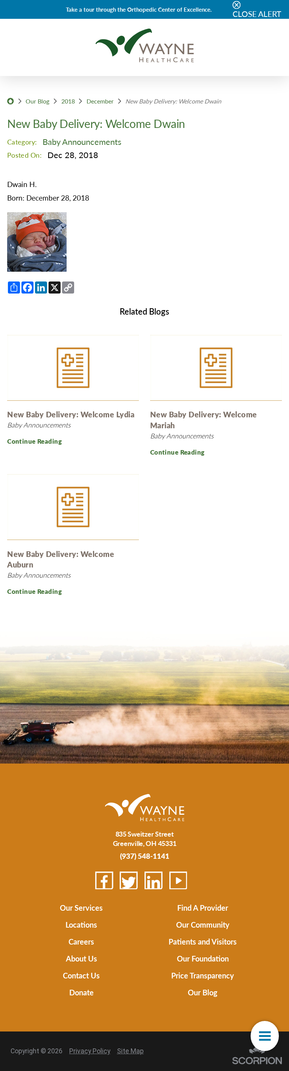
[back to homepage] (10, 101)
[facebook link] (104, 881)
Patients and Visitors (203, 941)
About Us (81, 958)
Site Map (130, 1051)
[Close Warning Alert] (236, 5)
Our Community (203, 924)
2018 (68, 101)
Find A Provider (202, 907)
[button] (265, 1036)
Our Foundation (203, 958)
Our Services (81, 907)
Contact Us (81, 975)
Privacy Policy (89, 1051)
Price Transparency (202, 975)
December (100, 101)
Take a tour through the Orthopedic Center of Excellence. (139, 9)
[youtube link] (178, 881)
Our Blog (37, 101)
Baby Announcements (82, 142)
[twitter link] (129, 881)
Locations (81, 924)
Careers (81, 941)
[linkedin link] (153, 881)
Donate (81, 992)
